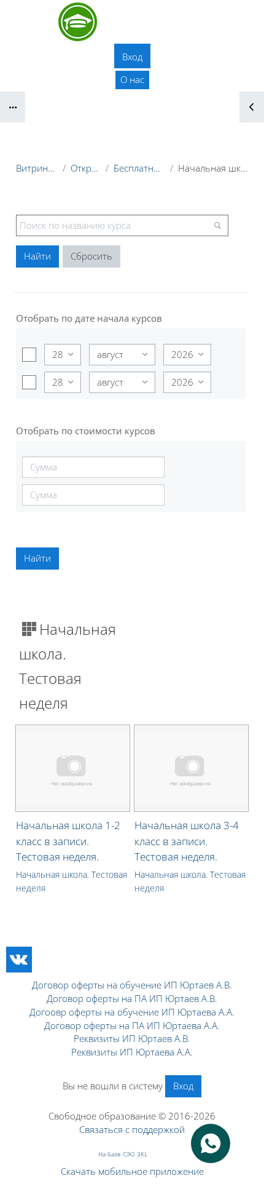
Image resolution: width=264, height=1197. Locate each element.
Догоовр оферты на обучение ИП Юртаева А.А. (132, 1012)
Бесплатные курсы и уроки (139, 168)
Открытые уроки (86, 168)
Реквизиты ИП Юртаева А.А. (132, 1052)
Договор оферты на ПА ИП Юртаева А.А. (132, 1025)
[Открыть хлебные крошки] (12, 107)
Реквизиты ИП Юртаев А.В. (132, 1038)
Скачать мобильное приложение (132, 1171)
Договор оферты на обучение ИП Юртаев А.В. (132, 985)
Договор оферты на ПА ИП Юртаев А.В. (132, 998)
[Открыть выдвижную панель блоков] (251, 107)
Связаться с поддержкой (132, 1129)
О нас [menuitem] (132, 79)
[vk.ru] (19, 959)
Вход (132, 56)
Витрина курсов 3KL (37, 168)
